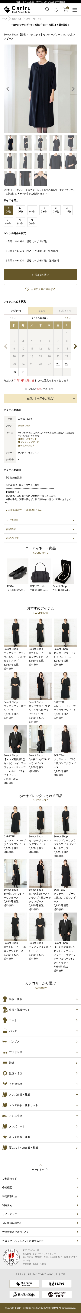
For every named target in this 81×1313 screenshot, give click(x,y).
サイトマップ (9, 1214)
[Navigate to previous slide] (7, 89)
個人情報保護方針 (12, 1223)
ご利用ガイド (9, 1178)
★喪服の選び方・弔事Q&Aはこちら (24, 510)
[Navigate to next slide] (73, 89)
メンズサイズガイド (29, 442)
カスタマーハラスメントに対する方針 (23, 1240)
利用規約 (7, 1205)
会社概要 (7, 1187)
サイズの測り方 (27, 445)
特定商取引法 (9, 1196)
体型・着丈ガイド (28, 439)
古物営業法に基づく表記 (15, 1231)
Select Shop (24, 425)
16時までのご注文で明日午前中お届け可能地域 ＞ (40, 24)
